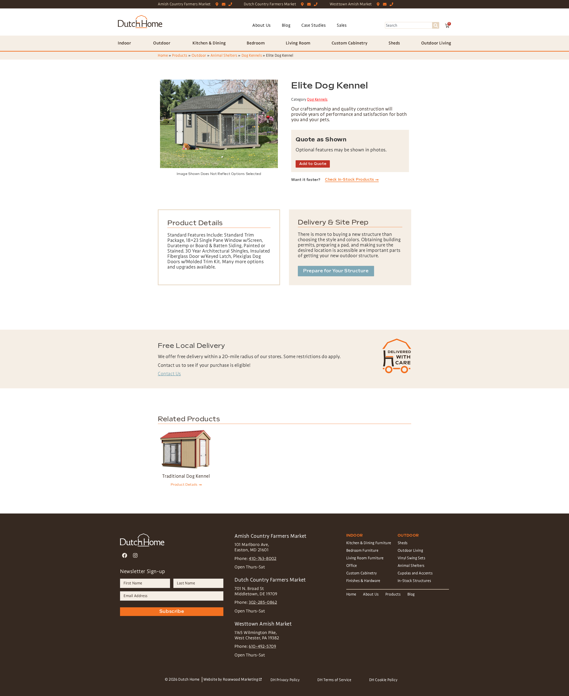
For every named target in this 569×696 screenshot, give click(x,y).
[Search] (435, 25)
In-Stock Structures (414, 580)
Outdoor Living (410, 550)
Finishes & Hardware (363, 580)
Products (179, 55)
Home (163, 55)
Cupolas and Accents (415, 573)
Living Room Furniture (365, 558)
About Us (261, 25)
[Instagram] (135, 555)
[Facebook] (124, 555)
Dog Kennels (252, 55)
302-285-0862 (263, 602)
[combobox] (408, 25)
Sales (342, 25)
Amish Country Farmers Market (184, 4)
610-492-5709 (262, 646)
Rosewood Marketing (242, 679)
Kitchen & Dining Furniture (368, 543)
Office (351, 565)
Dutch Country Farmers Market (270, 4)
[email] (224, 4)
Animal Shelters (223, 55)
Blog (286, 25)
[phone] (231, 4)
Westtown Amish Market (351, 4)
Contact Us (169, 374)
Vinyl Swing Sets (411, 558)
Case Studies (313, 25)
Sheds (403, 543)
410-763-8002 (262, 558)
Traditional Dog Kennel (186, 476)
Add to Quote (312, 164)
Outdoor (199, 55)
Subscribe (171, 611)
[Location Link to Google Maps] (218, 4)
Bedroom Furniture (362, 550)
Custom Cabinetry (361, 573)
